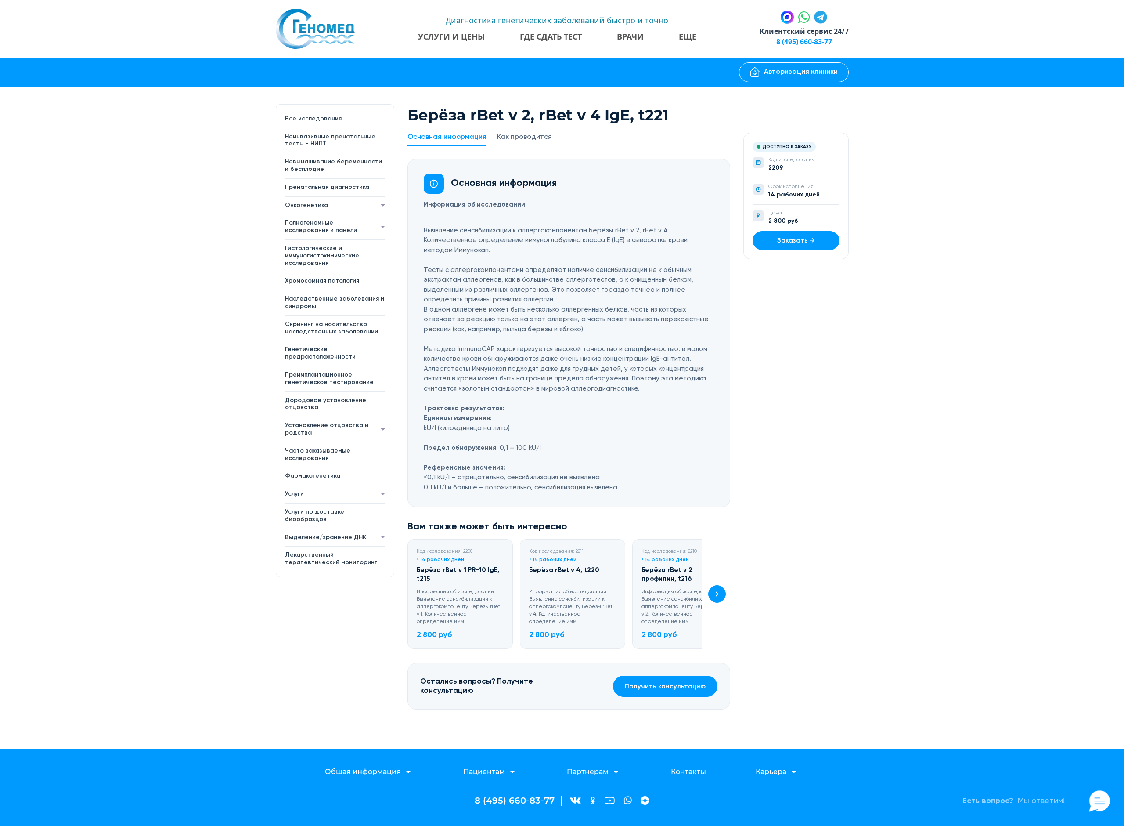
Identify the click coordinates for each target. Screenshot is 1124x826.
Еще (687, 36)
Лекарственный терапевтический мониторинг (331, 558)
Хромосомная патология (322, 281)
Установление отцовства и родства (326, 429)
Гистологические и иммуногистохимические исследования (322, 255)
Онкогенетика (306, 205)
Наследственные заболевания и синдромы (334, 302)
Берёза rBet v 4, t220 (564, 570)
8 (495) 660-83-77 (804, 42)
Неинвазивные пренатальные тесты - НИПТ (330, 140)
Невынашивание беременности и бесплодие (333, 165)
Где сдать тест (551, 36)
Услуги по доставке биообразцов (314, 515)
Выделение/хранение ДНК (325, 537)
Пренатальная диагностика (327, 187)
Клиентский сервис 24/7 (804, 31)
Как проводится (524, 137)
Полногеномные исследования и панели (321, 226)
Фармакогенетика (312, 476)
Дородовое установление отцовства (325, 404)
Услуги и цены (451, 36)
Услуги (294, 494)
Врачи (630, 36)
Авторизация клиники (801, 72)
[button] (717, 594)
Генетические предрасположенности (320, 353)
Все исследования (313, 119)
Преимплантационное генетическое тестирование (329, 378)
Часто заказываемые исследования (317, 454)
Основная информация (446, 137)
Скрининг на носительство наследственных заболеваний (331, 328)
